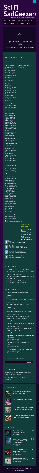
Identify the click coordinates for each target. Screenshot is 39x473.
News (5, 20)
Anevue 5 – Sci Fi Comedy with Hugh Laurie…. (19, 335)
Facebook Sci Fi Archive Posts (16, 242)
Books (30, 20)
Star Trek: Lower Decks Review (14, 274)
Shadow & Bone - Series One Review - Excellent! (22, 392)
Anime (18, 20)
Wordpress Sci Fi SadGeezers (29, 233)
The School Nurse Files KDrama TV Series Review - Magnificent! (23, 408)
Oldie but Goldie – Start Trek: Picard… (17, 342)
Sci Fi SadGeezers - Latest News (17, 247)
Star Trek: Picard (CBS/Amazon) (15, 323)
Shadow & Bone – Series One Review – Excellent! (20, 272)
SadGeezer (17, 434)
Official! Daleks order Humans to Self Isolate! (20, 459)
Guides (28, 23)
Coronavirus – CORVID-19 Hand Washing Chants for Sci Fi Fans (18, 317)
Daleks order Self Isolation (13, 311)
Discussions (20, 23)
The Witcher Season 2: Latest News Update (18, 269)
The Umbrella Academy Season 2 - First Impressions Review (23, 416)
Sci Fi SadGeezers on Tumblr (16, 257)
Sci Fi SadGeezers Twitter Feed (17, 252)
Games (6, 23)
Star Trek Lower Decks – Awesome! (16, 292)
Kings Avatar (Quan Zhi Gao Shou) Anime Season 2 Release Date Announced (18, 281)
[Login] (34, 1)
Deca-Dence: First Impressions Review (17, 304)
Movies (24, 20)
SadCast (12, 23)
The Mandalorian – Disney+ (14, 349)
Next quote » (8, 379)
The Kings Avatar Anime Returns (15, 299)
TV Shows (12, 20)
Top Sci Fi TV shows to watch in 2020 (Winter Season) (20, 451)
